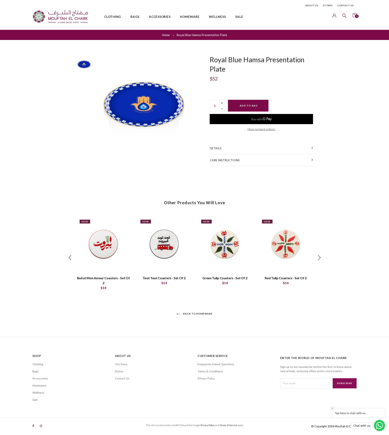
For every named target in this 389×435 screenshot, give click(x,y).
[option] (143, 103)
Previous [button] (70, 257)
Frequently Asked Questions (216, 364)
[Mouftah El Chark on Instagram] (41, 425)
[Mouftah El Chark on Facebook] (33, 425)
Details (215, 148)
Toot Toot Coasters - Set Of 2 (164, 278)
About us (311, 5)
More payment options (261, 129)
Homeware (39, 385)
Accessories (40, 378)
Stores (327, 5)
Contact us (345, 5)
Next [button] (319, 257)
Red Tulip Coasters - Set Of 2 (285, 278)
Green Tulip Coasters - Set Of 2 (224, 278)
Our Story (121, 364)
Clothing (37, 364)
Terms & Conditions (210, 371)
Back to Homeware (198, 313)
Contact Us (122, 378)
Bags (35, 371)
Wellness (38, 392)
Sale (35, 399)
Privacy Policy (206, 378)
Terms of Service (228, 425)
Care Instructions (225, 160)
